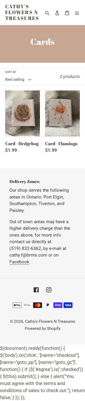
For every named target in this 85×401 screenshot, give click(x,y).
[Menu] (77, 12)
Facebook (19, 262)
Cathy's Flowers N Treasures (22, 12)
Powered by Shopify (42, 328)
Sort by (10, 72)
